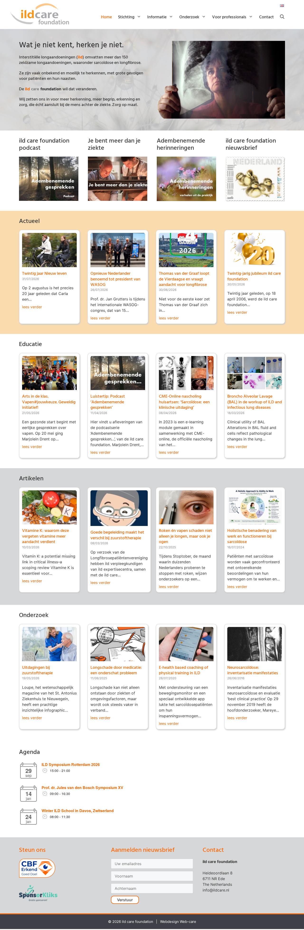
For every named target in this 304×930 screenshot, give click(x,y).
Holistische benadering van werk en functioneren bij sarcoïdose (251, 536)
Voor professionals (229, 17)
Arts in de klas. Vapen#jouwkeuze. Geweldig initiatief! (49, 402)
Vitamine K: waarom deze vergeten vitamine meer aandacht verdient (45, 536)
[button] (282, 17)
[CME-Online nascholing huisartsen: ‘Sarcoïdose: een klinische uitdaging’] (186, 387)
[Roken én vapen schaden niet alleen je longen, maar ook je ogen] (186, 521)
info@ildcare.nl (216, 890)
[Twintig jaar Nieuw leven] (49, 264)
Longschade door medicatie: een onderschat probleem (116, 670)
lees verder (32, 306)
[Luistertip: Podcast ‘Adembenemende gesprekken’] (117, 387)
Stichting (126, 17)
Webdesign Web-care (178, 921)
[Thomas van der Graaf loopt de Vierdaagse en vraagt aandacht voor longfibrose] (186, 264)
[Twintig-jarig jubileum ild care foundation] (254, 264)
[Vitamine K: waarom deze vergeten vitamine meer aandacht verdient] (49, 521)
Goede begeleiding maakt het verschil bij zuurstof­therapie (117, 535)
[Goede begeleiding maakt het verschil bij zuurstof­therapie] (119, 523)
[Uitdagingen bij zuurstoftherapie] (49, 658)
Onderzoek (189, 17)
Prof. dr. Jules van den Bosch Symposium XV (82, 787)
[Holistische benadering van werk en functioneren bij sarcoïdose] (254, 521)
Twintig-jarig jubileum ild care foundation (254, 276)
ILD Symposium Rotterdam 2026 (71, 764)
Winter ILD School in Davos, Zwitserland (78, 810)
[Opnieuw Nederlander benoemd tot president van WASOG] (117, 264)
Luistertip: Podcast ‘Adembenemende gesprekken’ (107, 402)
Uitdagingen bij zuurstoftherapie (37, 670)
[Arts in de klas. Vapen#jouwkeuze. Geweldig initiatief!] (49, 387)
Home (106, 17)
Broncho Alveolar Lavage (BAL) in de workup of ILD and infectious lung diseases (254, 402)
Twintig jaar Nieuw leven (44, 273)
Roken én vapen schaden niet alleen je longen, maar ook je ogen (185, 536)
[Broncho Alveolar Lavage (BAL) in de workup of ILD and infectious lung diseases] (254, 387)
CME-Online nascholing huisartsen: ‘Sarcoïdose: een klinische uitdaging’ (184, 402)
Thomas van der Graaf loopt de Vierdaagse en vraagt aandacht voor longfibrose (184, 279)
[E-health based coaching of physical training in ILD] (186, 658)
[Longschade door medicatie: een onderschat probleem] (117, 658)
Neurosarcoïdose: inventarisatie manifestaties (252, 670)
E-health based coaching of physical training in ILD (183, 670)
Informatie (156, 17)
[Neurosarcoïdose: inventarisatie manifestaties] (254, 658)
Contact (266, 17)
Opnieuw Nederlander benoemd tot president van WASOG (115, 279)
